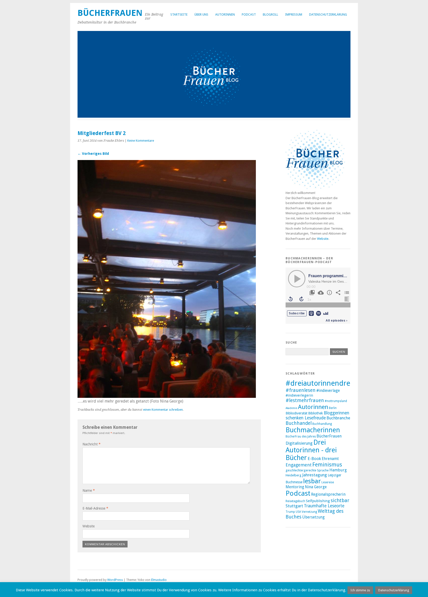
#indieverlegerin (299, 395)
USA (298, 512)
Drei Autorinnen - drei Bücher (311, 449)
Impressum (293, 14)
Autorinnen (225, 14)
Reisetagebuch (295, 501)
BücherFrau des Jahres (301, 436)
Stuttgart (294, 505)
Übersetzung (313, 517)
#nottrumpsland (336, 401)
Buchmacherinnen (313, 430)
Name (88, 490)
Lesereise (327, 482)
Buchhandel (299, 423)
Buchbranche (338, 417)
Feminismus (327, 464)
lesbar (312, 481)
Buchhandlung (322, 424)
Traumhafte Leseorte (324, 505)
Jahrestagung (314, 474)
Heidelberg (293, 475)
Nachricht (91, 444)
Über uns (201, 14)
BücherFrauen (110, 13)
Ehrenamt (330, 459)
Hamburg (338, 470)
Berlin (333, 408)
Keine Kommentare (140, 140)
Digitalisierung (299, 443)
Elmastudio (159, 580)
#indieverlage (328, 390)
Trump (290, 512)
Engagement (299, 464)
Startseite (178, 14)
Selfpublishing (318, 501)
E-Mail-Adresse (95, 508)
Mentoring (295, 487)
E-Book (314, 458)
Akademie (291, 408)
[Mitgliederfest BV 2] (167, 396)
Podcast (249, 14)
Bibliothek (315, 413)
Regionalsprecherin (328, 494)
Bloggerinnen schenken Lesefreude (317, 415)
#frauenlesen (301, 390)
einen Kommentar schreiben (163, 409)
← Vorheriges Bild (93, 154)
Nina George (316, 487)
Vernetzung (309, 512)
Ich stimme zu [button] (360, 590)
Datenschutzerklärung (328, 14)
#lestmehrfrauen (305, 400)
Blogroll (270, 14)
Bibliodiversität (296, 413)
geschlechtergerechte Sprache (307, 470)
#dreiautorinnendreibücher (330, 383)
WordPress (115, 580)
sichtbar (340, 500)
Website (88, 526)
